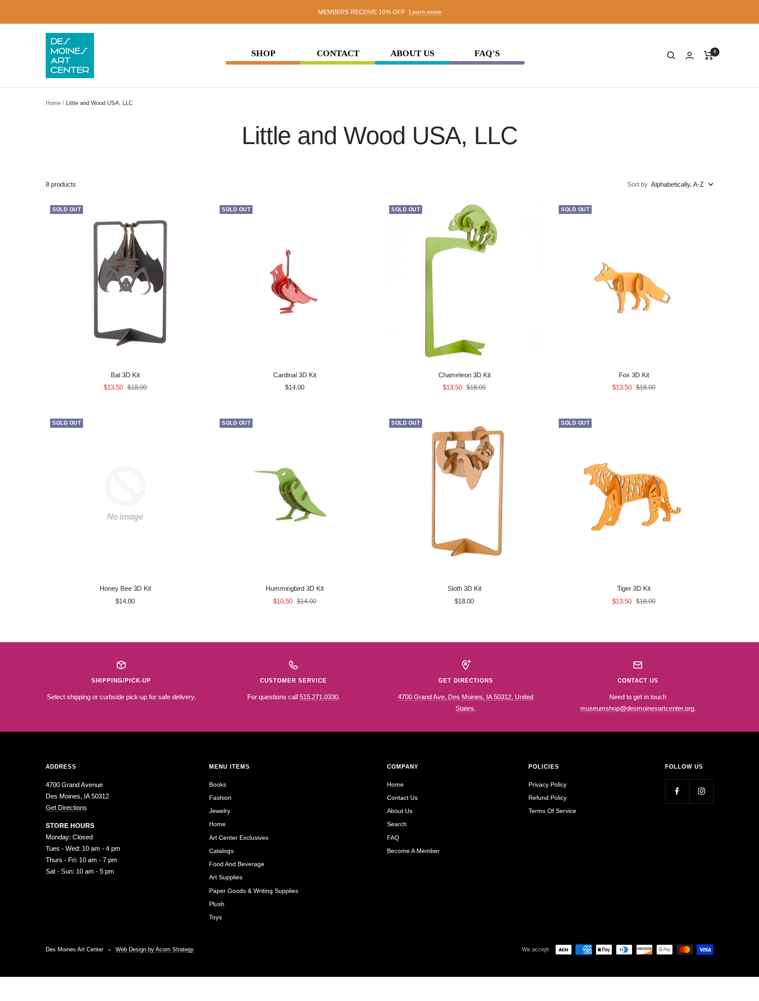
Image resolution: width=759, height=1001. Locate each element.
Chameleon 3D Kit (464, 375)
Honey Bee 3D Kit (125, 588)
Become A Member (413, 850)
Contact (338, 53)
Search (397, 824)
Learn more (425, 11)
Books (217, 784)
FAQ (393, 837)
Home (53, 103)
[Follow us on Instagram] (701, 791)
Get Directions (66, 807)
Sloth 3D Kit (464, 588)
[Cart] (708, 55)
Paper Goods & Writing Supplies (253, 890)
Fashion (220, 797)
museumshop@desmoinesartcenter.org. (638, 708)
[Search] (671, 55)
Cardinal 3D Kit (294, 375)
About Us (412, 53)
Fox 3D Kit (634, 375)
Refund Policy (547, 797)
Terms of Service (552, 810)
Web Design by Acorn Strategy (155, 949)
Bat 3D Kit (125, 375)
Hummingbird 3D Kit (295, 588)
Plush (216, 903)
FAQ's (487, 53)
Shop (263, 53)
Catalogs (221, 850)
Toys (215, 917)
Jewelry (219, 810)
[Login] (690, 55)
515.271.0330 (319, 697)
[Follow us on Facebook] (677, 791)
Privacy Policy (547, 784)
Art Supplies (225, 877)
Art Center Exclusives (238, 837)
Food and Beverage (236, 863)
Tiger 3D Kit (634, 588)
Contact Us (402, 797)
